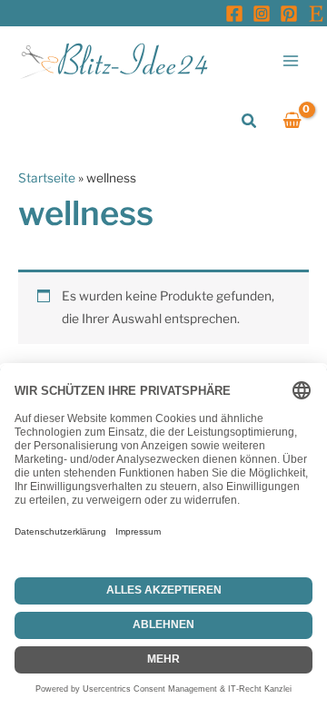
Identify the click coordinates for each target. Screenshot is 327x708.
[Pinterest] (289, 14)
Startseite (46, 178)
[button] (250, 121)
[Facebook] (234, 14)
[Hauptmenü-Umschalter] (291, 60)
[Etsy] (316, 14)
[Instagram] (262, 14)
